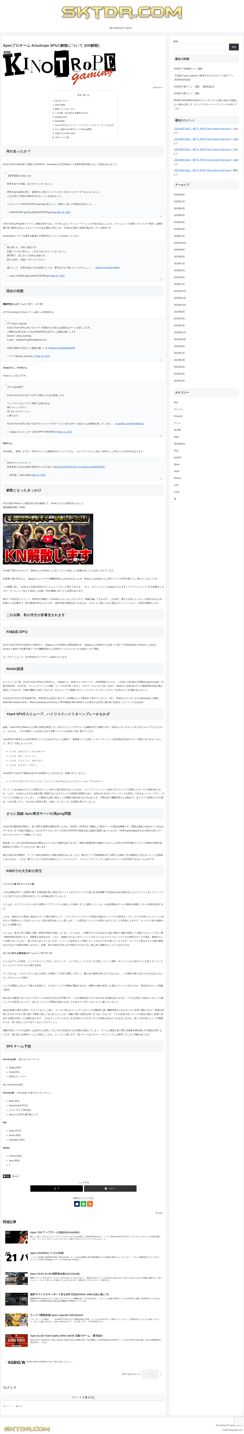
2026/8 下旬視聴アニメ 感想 (188, 68)
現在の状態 (60, 105)
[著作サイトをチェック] (77, 1204)
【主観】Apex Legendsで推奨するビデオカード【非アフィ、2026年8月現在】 (205, 77)
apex (17, 1176)
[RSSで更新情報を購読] (90, 1204)
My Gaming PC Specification (228, 1425)
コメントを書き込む (83, 1397)
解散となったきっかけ (65, 109)
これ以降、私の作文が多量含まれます (72, 113)
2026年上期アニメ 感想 (186, 93)
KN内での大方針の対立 (65, 133)
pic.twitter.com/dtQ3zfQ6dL (91, 467)
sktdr (235, 139)
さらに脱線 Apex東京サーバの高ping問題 (73, 129)
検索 (175, 41)
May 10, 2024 (63, 212)
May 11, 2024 (65, 432)
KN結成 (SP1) (61, 117)
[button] (110, 1188)
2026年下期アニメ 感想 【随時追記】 (194, 86)
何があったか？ (62, 101)
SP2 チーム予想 (62, 137)
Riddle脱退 (60, 121)
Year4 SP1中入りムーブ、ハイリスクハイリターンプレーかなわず (84, 125)
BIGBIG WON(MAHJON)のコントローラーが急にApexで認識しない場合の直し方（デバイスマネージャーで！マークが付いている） (206, 104)
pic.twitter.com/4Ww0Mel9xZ (129, 423)
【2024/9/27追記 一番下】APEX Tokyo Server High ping (201, 129)
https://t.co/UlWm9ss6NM (62, 348)
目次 (79, 95)
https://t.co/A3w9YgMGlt (107, 267)
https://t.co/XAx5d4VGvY (65, 467)
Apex (8, 1176)
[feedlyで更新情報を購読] (83, 1204)
